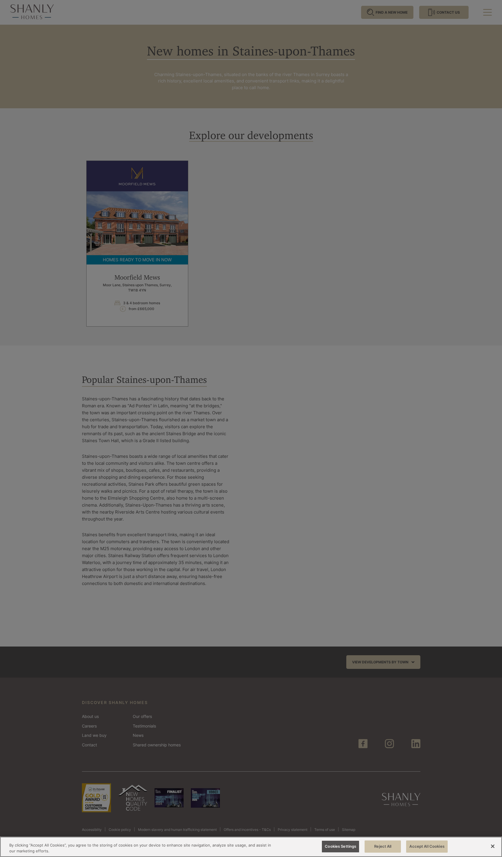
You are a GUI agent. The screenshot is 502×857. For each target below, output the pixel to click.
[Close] (492, 846)
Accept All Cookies (426, 846)
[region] (251, 847)
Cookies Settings (340, 846)
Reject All (382, 846)
